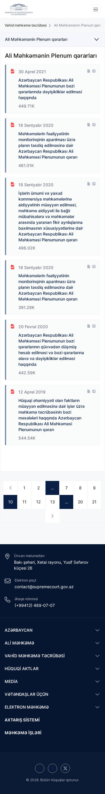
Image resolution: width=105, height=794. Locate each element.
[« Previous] (11, 488)
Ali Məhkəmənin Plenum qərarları (36, 39)
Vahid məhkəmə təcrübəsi (35, 655)
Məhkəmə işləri (23, 732)
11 (24, 501)
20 (80, 501)
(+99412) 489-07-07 (35, 605)
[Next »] (53, 516)
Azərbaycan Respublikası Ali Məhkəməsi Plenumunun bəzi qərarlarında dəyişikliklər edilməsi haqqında (50, 89)
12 (38, 501)
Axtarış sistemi (22, 719)
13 (52, 501)
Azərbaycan (18, 630)
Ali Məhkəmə (19, 642)
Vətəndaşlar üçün (26, 694)
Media (11, 681)
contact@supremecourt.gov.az (44, 586)
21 (94, 501)
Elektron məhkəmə (27, 707)
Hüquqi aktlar (21, 668)
